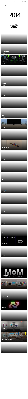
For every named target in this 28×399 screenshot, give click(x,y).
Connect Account (24, 1)
